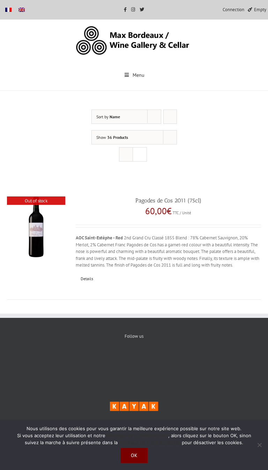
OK (134, 455)
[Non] (259, 444)
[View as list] (140, 154)
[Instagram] (155, 359)
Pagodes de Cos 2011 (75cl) (168, 200)
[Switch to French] (8, 9)
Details (87, 278)
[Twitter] (134, 359)
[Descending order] (170, 117)
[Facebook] (113, 359)
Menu (138, 75)
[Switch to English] (21, 9)
